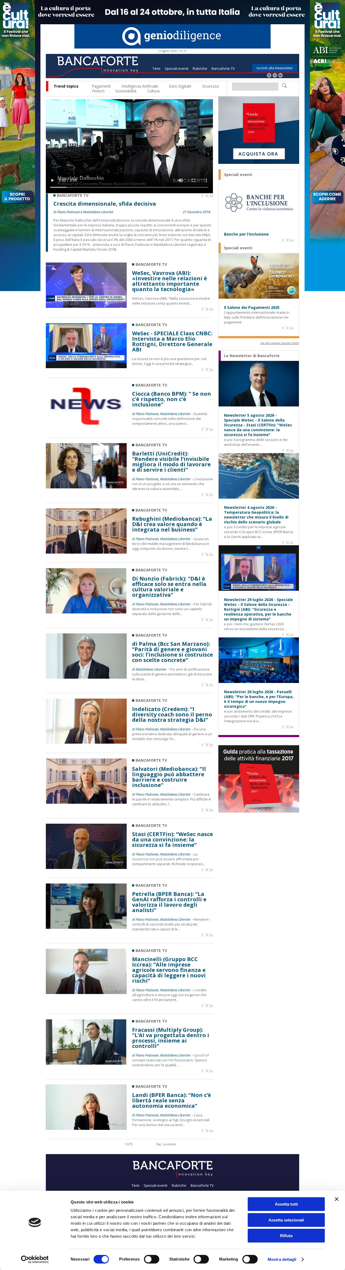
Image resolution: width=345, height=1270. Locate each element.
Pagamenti (101, 86)
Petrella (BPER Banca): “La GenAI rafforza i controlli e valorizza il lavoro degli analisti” (169, 902)
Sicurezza (210, 86)
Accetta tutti (286, 1204)
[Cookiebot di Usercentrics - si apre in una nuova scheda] (34, 1259)
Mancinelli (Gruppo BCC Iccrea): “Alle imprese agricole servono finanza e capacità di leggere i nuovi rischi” (169, 970)
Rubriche (200, 68)
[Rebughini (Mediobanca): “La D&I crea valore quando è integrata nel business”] (86, 552)
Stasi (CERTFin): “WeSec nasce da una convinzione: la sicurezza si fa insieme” (172, 839)
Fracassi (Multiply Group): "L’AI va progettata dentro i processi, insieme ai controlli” (170, 1038)
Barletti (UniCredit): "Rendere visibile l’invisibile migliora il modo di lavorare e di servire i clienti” (171, 461)
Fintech (98, 91)
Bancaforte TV (223, 68)
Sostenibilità (125, 91)
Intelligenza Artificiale (140, 86)
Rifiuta (286, 1235)
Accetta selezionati (286, 1220)
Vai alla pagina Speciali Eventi (279, 343)
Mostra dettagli (282, 1259)
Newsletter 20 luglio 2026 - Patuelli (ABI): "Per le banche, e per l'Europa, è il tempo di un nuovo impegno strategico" (259, 699)
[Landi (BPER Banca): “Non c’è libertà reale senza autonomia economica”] (86, 1128)
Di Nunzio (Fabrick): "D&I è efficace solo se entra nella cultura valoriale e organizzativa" (169, 587)
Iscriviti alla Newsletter (275, 67)
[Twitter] (274, 76)
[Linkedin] (211, 196)
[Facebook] (269, 76)
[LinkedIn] (280, 76)
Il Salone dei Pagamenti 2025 (252, 307)
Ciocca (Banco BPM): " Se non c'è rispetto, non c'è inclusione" (171, 399)
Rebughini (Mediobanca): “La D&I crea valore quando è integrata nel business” (172, 524)
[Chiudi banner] (337, 1199)
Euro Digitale (180, 86)
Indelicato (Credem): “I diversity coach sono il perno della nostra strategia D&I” (172, 714)
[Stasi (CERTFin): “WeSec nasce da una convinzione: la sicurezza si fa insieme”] (86, 867)
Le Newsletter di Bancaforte (252, 355)
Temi (156, 68)
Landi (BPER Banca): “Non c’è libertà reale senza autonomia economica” (171, 1100)
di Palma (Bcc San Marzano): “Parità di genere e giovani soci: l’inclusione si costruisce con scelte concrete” (172, 652)
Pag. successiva (166, 1144)
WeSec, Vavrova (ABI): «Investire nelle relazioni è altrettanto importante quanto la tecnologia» (169, 281)
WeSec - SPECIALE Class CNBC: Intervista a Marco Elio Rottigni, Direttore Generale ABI (172, 341)
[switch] (151, 1259)
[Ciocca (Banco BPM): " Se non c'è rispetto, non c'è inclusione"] (86, 427)
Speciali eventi (176, 68)
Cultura (153, 91)
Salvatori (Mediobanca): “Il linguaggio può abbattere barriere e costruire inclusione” (169, 777)
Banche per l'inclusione (246, 234)
